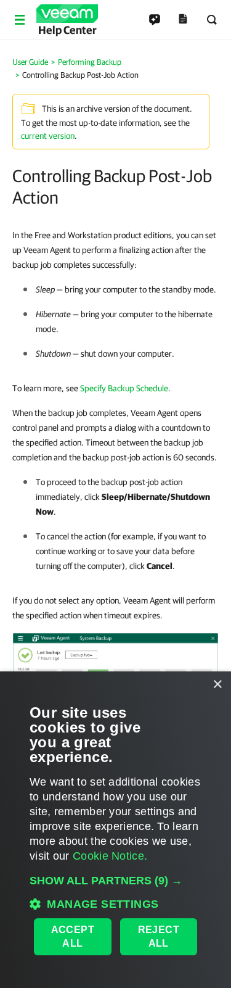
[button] (115, 880)
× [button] (217, 684)
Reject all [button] (158, 936)
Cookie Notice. (110, 856)
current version (48, 136)
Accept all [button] (72, 936)
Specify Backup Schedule (124, 388)
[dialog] (115, 829)
